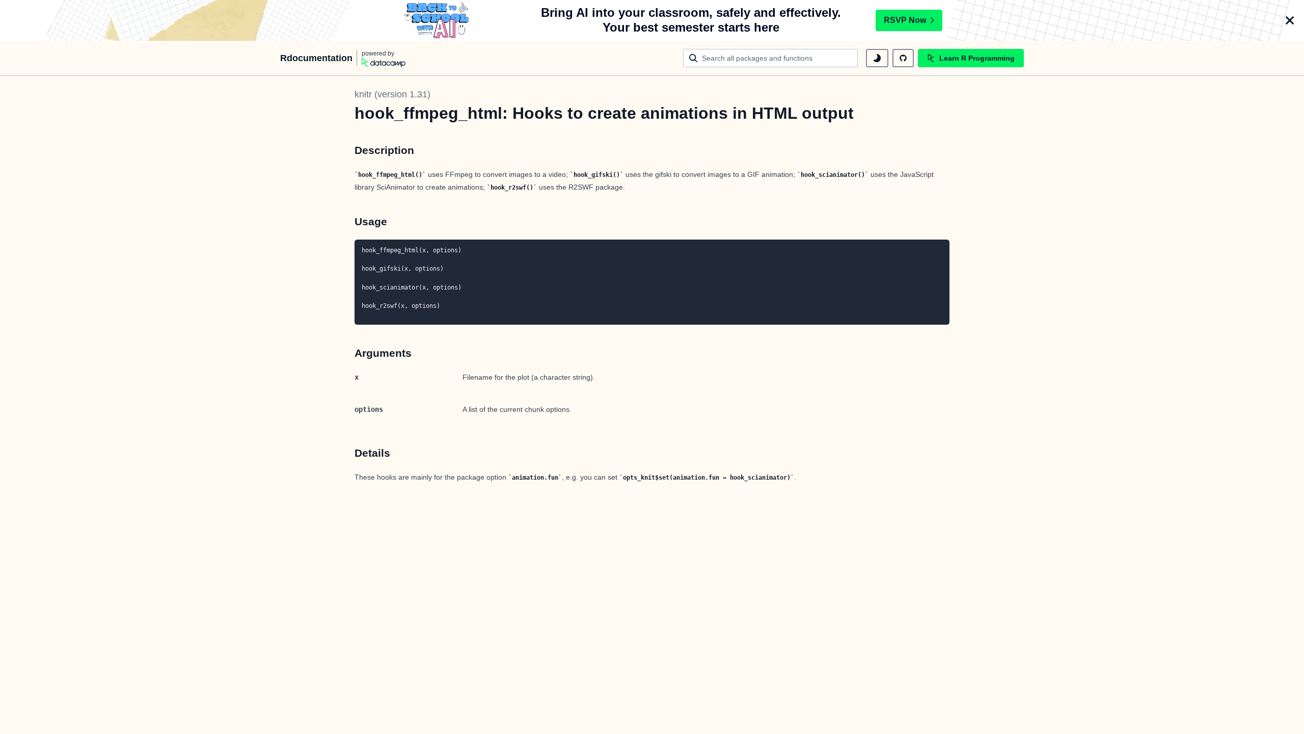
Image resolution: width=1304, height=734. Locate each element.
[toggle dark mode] (877, 58)
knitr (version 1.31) (392, 94)
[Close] (1290, 20)
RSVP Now (905, 20)
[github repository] (903, 58)
